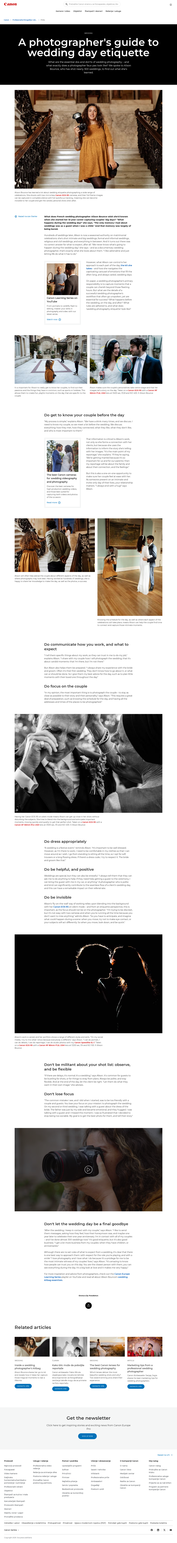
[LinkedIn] (158, 1530)
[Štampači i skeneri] (103, 11)
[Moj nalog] (171, 5)
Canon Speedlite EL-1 (84, 1042)
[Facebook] (152, 1530)
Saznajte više (23, 1386)
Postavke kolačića (158, 1523)
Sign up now (87, 1436)
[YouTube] (171, 1530)
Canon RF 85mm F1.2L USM (52, 1045)
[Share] (88, 1305)
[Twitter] (164, 1530)
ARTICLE (130, 1361)
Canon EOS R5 (62, 195)
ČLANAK (55, 1361)
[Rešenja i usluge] (122, 11)
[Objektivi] (83, 11)
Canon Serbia (10, 1530)
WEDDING (88, 33)
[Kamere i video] (71, 11)
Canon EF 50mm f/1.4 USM (27, 825)
